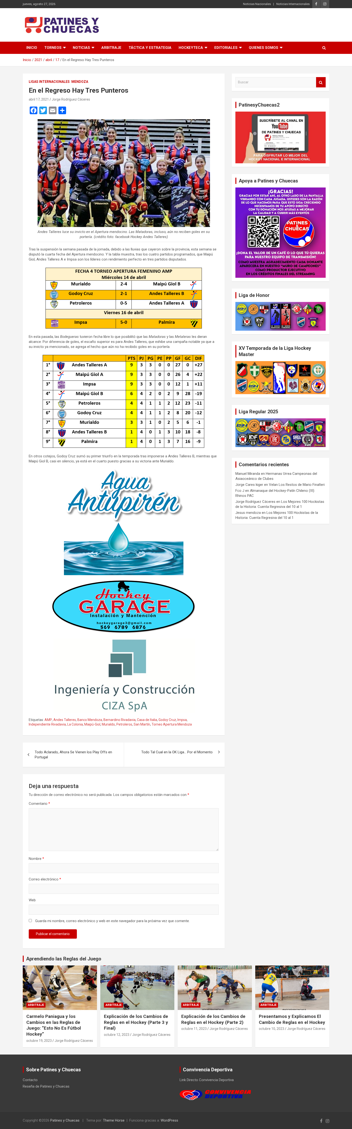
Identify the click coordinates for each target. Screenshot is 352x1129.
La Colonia (75, 724)
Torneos (53, 47)
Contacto (30, 1080)
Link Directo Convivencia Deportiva (207, 1080)
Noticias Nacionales (257, 4)
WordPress (169, 1120)
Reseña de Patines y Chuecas (46, 1086)
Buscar (321, 82)
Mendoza (79, 82)
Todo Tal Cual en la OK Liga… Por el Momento (177, 752)
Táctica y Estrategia (150, 47)
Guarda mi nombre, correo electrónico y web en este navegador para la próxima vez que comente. (112, 921)
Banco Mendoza (89, 720)
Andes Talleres (64, 720)
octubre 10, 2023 (271, 1029)
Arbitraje (111, 47)
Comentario (39, 803)
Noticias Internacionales (293, 4)
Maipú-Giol (92, 724)
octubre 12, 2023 (116, 1035)
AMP (48, 720)
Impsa (182, 720)
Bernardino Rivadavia (119, 720)
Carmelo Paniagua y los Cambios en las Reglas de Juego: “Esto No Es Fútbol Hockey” (53, 1025)
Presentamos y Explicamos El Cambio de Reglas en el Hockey (292, 1019)
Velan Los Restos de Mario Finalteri (297, 484)
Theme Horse (114, 1120)
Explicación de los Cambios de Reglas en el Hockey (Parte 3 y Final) (136, 1022)
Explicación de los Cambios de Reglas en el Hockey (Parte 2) (213, 1019)
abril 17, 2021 (39, 99)
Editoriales (226, 47)
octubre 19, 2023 (39, 1041)
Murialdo (108, 724)
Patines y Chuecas (64, 1120)
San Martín (142, 724)
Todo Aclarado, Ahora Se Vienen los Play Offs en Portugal (73, 754)
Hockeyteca (191, 47)
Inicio (31, 47)
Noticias (81, 47)
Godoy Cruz (167, 720)
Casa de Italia (147, 720)
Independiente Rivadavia (47, 724)
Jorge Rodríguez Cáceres (71, 99)
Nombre (36, 859)
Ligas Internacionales (49, 82)
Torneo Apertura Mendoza (172, 724)
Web (32, 900)
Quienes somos (263, 47)
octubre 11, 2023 (194, 1029)
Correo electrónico (45, 879)
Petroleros (124, 724)
